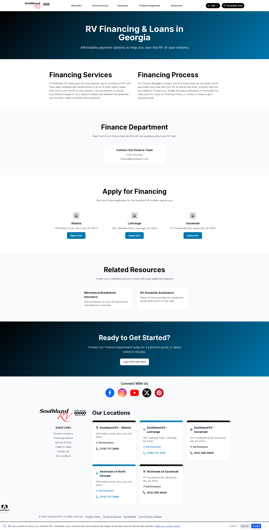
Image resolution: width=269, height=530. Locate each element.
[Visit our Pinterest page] (159, 392)
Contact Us (63, 451)
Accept (256, 526)
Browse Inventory (63, 433)
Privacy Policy (93, 516)
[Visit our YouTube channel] (134, 392)
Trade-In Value (63, 447)
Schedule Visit (235, 5)
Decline (244, 526)
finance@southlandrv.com (134, 158)
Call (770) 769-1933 (134, 362)
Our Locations (63, 455)
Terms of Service (112, 516)
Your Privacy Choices (150, 516)
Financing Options (63, 438)
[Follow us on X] (146, 392)
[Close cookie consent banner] (264, 526)
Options (233, 526)
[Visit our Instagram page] (122, 392)
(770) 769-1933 (134, 155)
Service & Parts (63, 442)
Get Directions (105, 442)
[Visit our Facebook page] (109, 392)
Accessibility (129, 516)
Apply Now (76, 235)
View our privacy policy (167, 526)
